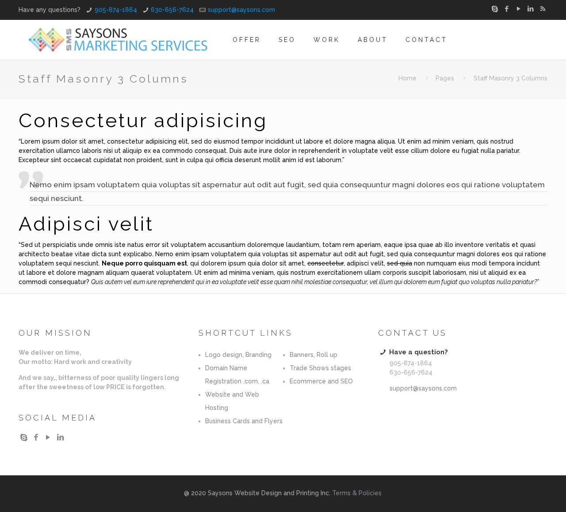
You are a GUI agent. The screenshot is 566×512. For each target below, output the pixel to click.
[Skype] (495, 9)
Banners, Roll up (313, 354)
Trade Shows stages (320, 368)
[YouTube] (519, 9)
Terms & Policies (357, 493)
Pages (445, 78)
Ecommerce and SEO (321, 381)
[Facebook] (507, 9)
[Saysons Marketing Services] (118, 40)
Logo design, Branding (238, 354)
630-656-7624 (172, 9)
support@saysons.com (241, 9)
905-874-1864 (116, 9)
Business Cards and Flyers (244, 421)
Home (407, 78)
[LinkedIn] (530, 9)
